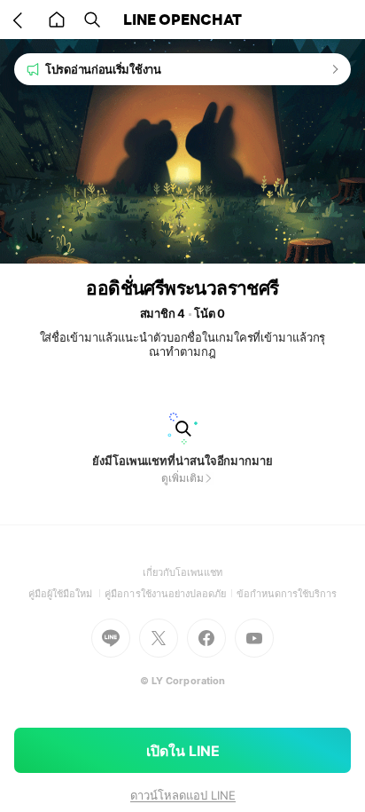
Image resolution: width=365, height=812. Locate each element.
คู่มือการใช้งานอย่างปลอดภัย (170, 593)
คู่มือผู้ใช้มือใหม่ (66, 593)
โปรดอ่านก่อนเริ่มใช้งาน (103, 69)
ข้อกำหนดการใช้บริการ (287, 593)
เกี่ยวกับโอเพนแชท (183, 572)
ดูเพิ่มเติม (182, 478)
